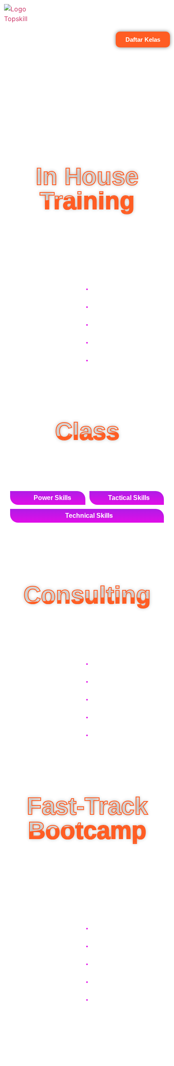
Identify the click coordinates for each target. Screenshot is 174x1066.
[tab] (47, 498)
